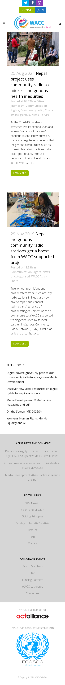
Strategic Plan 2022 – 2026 (32, 523)
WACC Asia (38, 276)
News (35, 115)
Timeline (33, 530)
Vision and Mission (32, 510)
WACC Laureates (32, 586)
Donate (32, 543)
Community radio (32, 110)
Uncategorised (20, 276)
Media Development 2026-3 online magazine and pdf (32, 477)
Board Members (32, 566)
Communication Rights (26, 272)
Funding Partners (32, 580)
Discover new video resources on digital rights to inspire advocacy (32, 465)
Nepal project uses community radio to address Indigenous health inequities (30, 84)
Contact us (32, 593)
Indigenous (22, 115)
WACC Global (41, 677)
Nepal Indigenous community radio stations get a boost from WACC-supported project (32, 248)
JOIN (41, 10)
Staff (32, 573)
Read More (19, 173)
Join (32, 536)
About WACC (32, 503)
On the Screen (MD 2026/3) (24, 411)
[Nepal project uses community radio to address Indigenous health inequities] (33, 49)
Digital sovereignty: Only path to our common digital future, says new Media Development (32, 377)
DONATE (27, 10)
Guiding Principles (32, 516)
